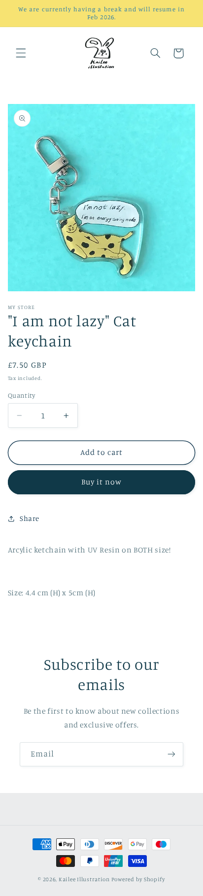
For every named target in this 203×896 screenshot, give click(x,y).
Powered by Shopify (138, 879)
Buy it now (101, 481)
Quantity (21, 395)
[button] (20, 53)
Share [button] (29, 518)
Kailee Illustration (84, 879)
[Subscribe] (171, 754)
